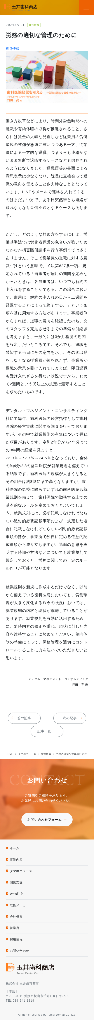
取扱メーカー (19, 905)
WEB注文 (17, 894)
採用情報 (16, 939)
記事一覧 (44, 731)
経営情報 (12, 49)
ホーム (14, 848)
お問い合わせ (19, 950)
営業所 (14, 928)
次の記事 (70, 718)
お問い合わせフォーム (44, 819)
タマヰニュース (21, 871)
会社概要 (16, 916)
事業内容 (16, 859)
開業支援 (16, 882)
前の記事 (24, 718)
